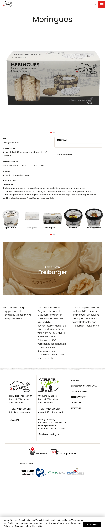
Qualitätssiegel (26, 463)
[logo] (7, 3)
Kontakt (75, 380)
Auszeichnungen (79, 392)
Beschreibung (9, 181)
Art (4, 138)
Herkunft (7, 171)
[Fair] (41, 472)
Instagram (55, 434)
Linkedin (15, 420)
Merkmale (61, 140)
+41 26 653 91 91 (24, 409)
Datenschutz (77, 403)
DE (95, 4)
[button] (51, 132)
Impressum (76, 408)
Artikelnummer (64, 154)
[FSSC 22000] (56, 472)
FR (90, 4)
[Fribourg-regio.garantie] (27, 472)
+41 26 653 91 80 (53, 409)
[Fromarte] (75, 472)
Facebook (44, 434)
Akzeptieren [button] (92, 524)
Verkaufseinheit (10, 161)
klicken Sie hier (39, 526)
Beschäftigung (78, 397)
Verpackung (9, 148)
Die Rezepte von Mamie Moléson (85, 386)
